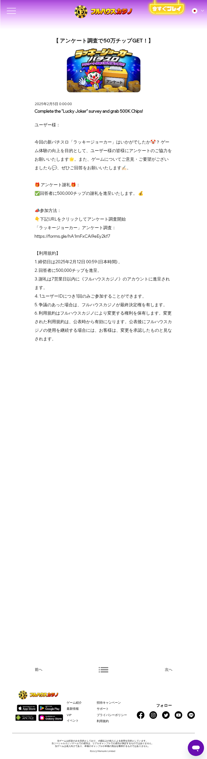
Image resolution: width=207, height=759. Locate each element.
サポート (103, 708)
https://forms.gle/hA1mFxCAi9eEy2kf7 (72, 236)
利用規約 (103, 721)
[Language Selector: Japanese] (197, 11)
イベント (73, 720)
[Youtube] (178, 715)
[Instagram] (153, 715)
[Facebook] (140, 715)
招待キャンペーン (109, 702)
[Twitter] (166, 715)
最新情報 (73, 708)
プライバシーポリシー (112, 715)
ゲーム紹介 (74, 702)
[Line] (191, 715)
